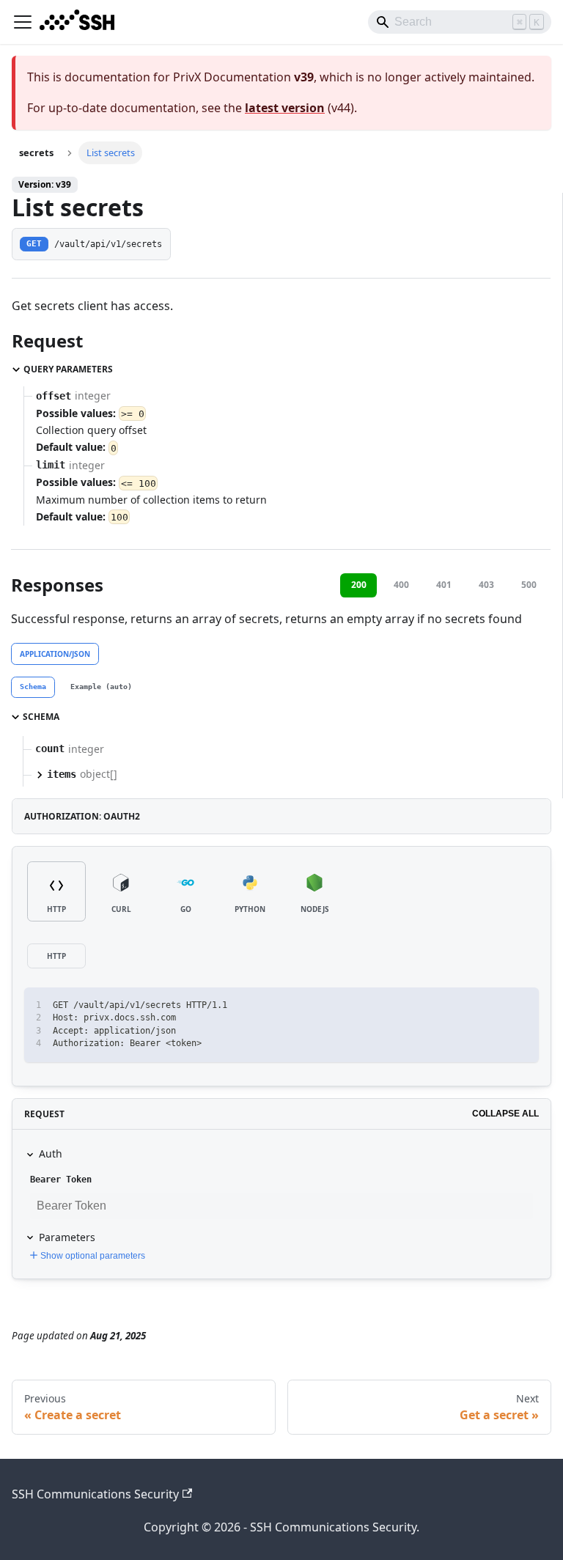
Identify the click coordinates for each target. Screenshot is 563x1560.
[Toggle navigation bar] (23, 22)
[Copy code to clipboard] (521, 1005)
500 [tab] (529, 584)
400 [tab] (401, 584)
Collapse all (505, 1113)
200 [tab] (359, 584)
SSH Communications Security (95, 1494)
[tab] (33, 688)
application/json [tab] (55, 654)
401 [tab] (444, 584)
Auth (50, 1153)
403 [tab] (486, 584)
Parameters (67, 1237)
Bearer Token (61, 1179)
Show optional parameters (92, 1256)
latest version (285, 108)
